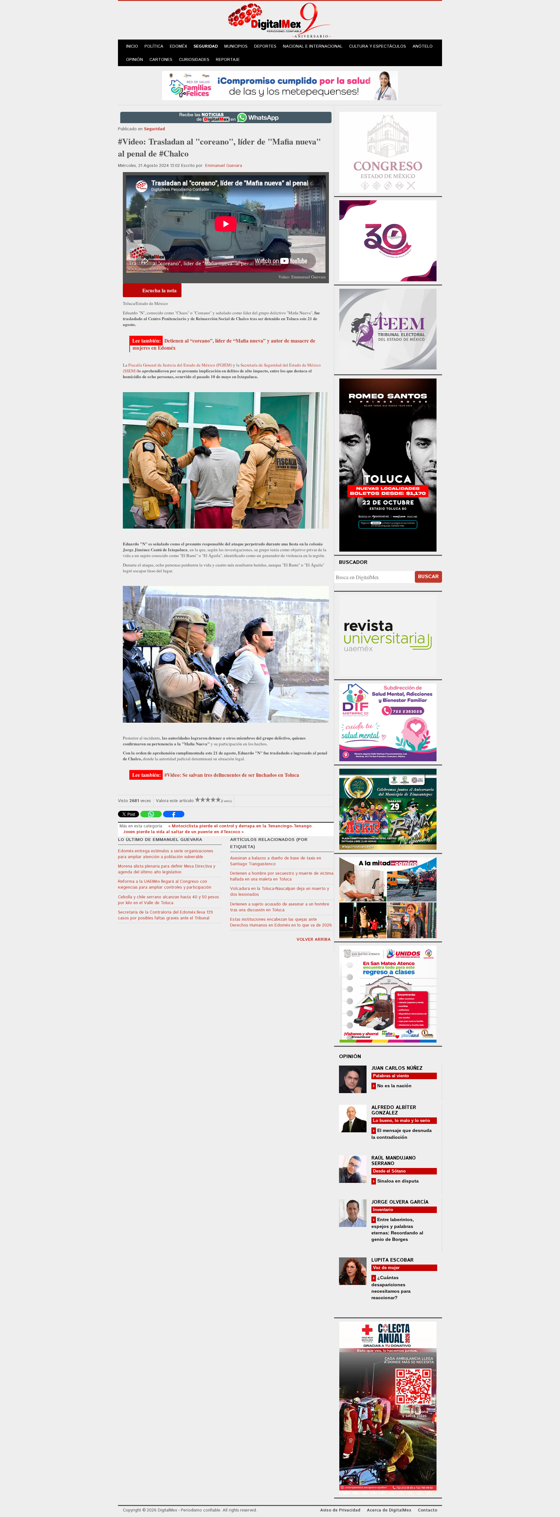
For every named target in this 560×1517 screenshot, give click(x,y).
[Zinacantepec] (388, 808)
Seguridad (205, 46)
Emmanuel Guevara (223, 166)
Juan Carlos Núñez (397, 1068)
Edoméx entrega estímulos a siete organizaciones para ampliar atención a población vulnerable (165, 854)
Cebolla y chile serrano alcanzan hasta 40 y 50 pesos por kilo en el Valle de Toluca (168, 900)
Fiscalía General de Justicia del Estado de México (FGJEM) (180, 365)
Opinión (134, 60)
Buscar (428, 576)
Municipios (236, 46)
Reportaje (228, 60)
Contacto (427, 1510)
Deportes (265, 46)
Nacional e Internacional (313, 46)
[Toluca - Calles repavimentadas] (388, 896)
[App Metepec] (280, 84)
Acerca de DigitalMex (389, 1510)
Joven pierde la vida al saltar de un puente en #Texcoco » (183, 832)
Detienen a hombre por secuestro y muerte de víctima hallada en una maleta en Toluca (281, 876)
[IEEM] (388, 240)
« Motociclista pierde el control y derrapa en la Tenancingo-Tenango (239, 826)
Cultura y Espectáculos (377, 46)
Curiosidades (194, 60)
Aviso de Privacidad (340, 1510)
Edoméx (178, 46)
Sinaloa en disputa (397, 1181)
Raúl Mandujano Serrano (393, 1161)
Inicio (132, 46)
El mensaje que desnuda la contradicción (401, 1134)
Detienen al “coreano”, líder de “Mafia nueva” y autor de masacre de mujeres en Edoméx (224, 344)
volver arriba (314, 940)
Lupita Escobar (392, 1260)
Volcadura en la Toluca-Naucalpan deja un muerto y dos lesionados (279, 892)
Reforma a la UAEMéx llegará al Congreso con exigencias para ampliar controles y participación (164, 885)
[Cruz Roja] (388, 1407)
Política (154, 46)
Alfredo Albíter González (393, 1110)
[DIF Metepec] (388, 721)
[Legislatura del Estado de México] (388, 151)
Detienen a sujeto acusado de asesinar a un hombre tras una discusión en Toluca (279, 907)
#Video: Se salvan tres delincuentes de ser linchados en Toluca (231, 774)
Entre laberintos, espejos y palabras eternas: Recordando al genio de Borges (397, 1229)
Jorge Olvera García (399, 1202)
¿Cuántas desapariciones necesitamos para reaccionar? (391, 1287)
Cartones (160, 60)
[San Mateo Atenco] (388, 993)
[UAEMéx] (388, 634)
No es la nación (394, 1085)
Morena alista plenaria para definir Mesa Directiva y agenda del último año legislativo (166, 869)
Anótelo (423, 46)
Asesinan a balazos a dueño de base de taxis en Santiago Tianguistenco (275, 861)
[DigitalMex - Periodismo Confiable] (280, 21)
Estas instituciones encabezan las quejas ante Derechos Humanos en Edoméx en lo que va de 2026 (281, 922)
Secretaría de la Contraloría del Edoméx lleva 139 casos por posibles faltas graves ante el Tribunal (165, 915)
